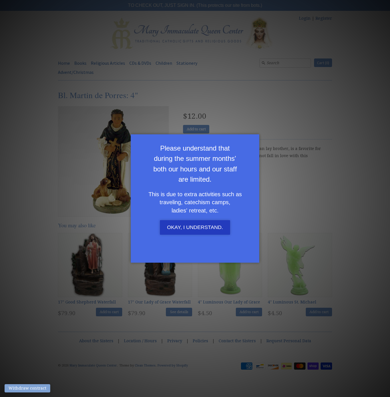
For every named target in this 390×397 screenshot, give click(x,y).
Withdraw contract (27, 388)
